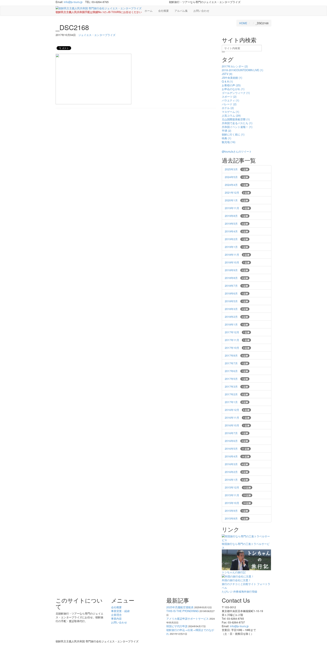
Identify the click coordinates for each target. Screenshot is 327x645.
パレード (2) (229, 104)
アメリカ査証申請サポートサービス (187, 618)
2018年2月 (236, 317)
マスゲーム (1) (230, 112)
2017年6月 (236, 371)
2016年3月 (236, 464)
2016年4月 (237, 456)
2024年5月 (236, 177)
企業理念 (116, 615)
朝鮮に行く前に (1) (233, 134)
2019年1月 (236, 247)
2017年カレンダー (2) (235, 66)
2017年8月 (236, 355)
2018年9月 (236, 270)
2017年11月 (237, 340)
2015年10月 (238, 503)
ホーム (149, 10)
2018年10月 (237, 262)
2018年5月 (236, 301)
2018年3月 (236, 309)
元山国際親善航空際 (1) (236, 119)
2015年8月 (236, 518)
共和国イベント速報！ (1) (237, 127)
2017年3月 (236, 386)
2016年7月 (236, 433)
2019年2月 (236, 239)
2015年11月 (238, 495)
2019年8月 (236, 216)
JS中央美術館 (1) (232, 77)
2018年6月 (236, 293)
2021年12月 (237, 192)
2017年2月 (236, 394)
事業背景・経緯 (120, 611)
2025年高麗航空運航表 (180, 607)
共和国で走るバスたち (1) (237, 123)
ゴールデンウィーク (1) (236, 93)
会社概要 (163, 10)
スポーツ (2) (229, 96)
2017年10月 (237, 348)
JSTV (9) (227, 74)
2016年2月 (236, 472)
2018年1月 (236, 324)
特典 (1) (226, 138)
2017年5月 (236, 379)
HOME (243, 23)
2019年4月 (236, 231)
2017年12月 (237, 332)
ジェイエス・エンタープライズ (96, 35)
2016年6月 (236, 441)
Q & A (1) (227, 81)
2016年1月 (236, 479)
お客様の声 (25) (231, 85)
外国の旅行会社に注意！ (236, 580)
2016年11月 (237, 417)
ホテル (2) (228, 108)
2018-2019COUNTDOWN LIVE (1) (242, 70)
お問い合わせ (201, 10)
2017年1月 (236, 402)
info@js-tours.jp (73, 2)
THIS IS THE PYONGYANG (182, 611)
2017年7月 (236, 363)
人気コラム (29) (231, 115)
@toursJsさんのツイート (237, 151)
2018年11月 (237, 254)
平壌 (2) (226, 130)
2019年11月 (237, 208)
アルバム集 (181, 10)
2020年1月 (236, 200)
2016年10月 (237, 425)
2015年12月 (238, 487)
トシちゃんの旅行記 (234, 572)
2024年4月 (236, 185)
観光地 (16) (228, 142)
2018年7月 (236, 285)
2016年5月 (237, 448)
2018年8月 (236, 278)
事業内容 (116, 618)
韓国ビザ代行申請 (177, 626)
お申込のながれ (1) (233, 89)
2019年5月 (236, 223)
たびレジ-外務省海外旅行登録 (239, 591)
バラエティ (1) (230, 100)
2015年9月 (236, 511)
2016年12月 (237, 410)
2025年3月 (236, 169)
